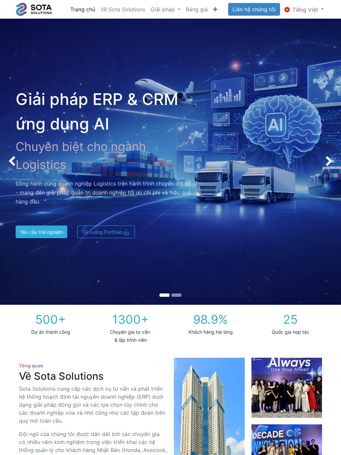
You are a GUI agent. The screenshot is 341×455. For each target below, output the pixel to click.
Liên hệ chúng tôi (254, 9)
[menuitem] (83, 9)
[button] (215, 9)
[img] (13, 162)
